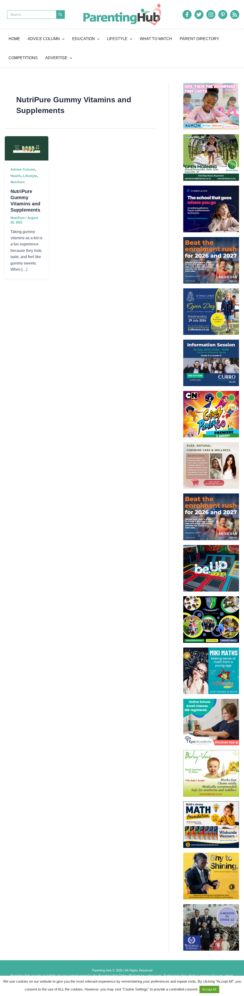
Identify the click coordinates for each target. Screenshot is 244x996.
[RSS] (234, 14)
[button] (62, 38)
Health (15, 176)
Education (83, 39)
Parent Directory (199, 39)
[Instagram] (210, 14)
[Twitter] (198, 14)
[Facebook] (187, 14)
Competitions (23, 58)
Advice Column (44, 39)
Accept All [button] (209, 989)
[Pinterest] (222, 14)
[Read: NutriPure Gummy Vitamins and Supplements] (26, 148)
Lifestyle (117, 39)
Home (14, 39)
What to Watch (156, 39)
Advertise (56, 58)
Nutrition (17, 182)
